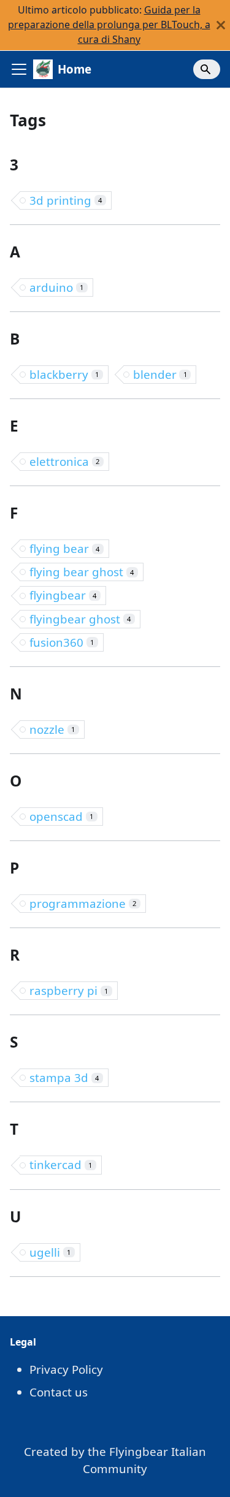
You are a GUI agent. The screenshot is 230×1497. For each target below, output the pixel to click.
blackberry (64, 374)
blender (160, 374)
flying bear (64, 548)
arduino (56, 287)
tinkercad (60, 1164)
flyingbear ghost (80, 619)
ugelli (50, 1252)
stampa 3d (64, 1077)
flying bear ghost (81, 571)
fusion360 (61, 642)
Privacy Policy (66, 1369)
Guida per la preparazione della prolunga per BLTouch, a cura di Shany (109, 24)
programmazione (82, 903)
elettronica (64, 461)
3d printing (65, 200)
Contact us (58, 1392)
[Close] (221, 25)
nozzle (52, 729)
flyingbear (62, 595)
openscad (61, 816)
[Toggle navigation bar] (19, 69)
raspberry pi (68, 990)
